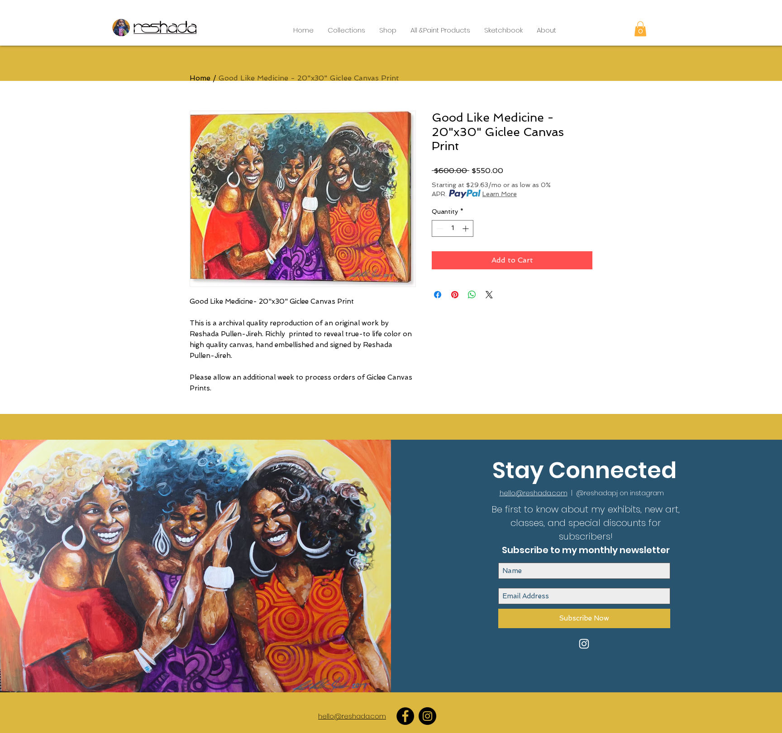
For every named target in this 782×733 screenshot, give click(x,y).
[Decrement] (438, 228)
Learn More (499, 193)
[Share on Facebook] (437, 294)
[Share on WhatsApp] (472, 294)
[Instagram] (427, 716)
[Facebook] (405, 716)
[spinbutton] (452, 228)
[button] (346, 30)
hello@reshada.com (533, 493)
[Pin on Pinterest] (454, 294)
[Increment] (466, 228)
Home (200, 78)
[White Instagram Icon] (584, 643)
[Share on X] (489, 294)
